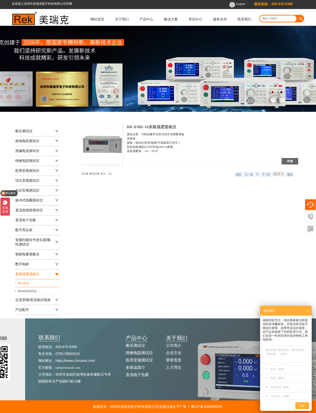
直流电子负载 (25, 220)
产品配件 (22, 310)
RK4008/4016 (27, 291)
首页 (238, 174)
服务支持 (220, 19)
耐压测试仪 (23, 131)
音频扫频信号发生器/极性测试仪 (33, 242)
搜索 (301, 18)
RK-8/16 (23, 283)
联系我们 (244, 19)
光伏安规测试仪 (27, 190)
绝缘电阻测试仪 (27, 161)
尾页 (289, 174)
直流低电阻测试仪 (29, 210)
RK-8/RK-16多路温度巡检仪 (151, 127)
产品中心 (146, 19)
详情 (290, 161)
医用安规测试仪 (27, 170)
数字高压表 (23, 230)
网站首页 (97, 19)
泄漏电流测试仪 (27, 151)
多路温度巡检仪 (27, 274)
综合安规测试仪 (27, 180)
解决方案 (171, 19)
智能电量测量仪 (27, 254)
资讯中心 (195, 19)
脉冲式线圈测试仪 (29, 200)
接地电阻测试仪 (27, 141)
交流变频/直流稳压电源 (33, 300)
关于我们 (122, 19)
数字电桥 (22, 264)
